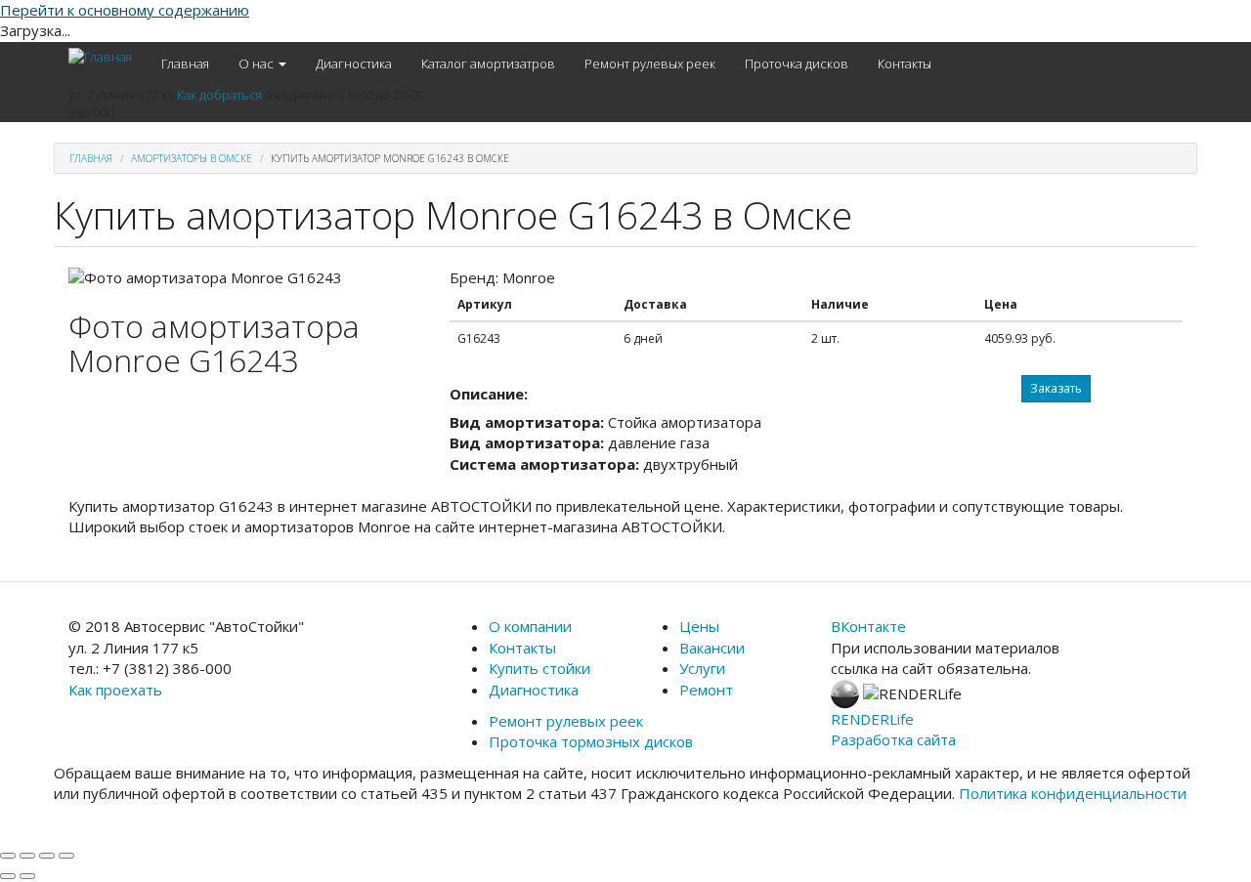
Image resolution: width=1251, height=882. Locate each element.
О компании (530, 626)
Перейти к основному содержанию (124, 10)
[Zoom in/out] (66, 856)
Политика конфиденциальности (1072, 793)
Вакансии (712, 647)
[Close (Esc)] (8, 856)
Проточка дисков (796, 63)
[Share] (27, 856)
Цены (699, 626)
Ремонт (706, 689)
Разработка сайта (893, 739)
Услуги (702, 668)
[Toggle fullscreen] (47, 856)
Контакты (904, 63)
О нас (257, 63)
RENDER (872, 719)
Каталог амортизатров (488, 63)
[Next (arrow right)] (27, 876)
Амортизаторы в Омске (191, 158)
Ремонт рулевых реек (649, 63)
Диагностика (354, 63)
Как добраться (219, 95)
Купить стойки (539, 668)
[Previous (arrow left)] (8, 876)
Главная (185, 63)
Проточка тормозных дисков (591, 741)
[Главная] (107, 56)
